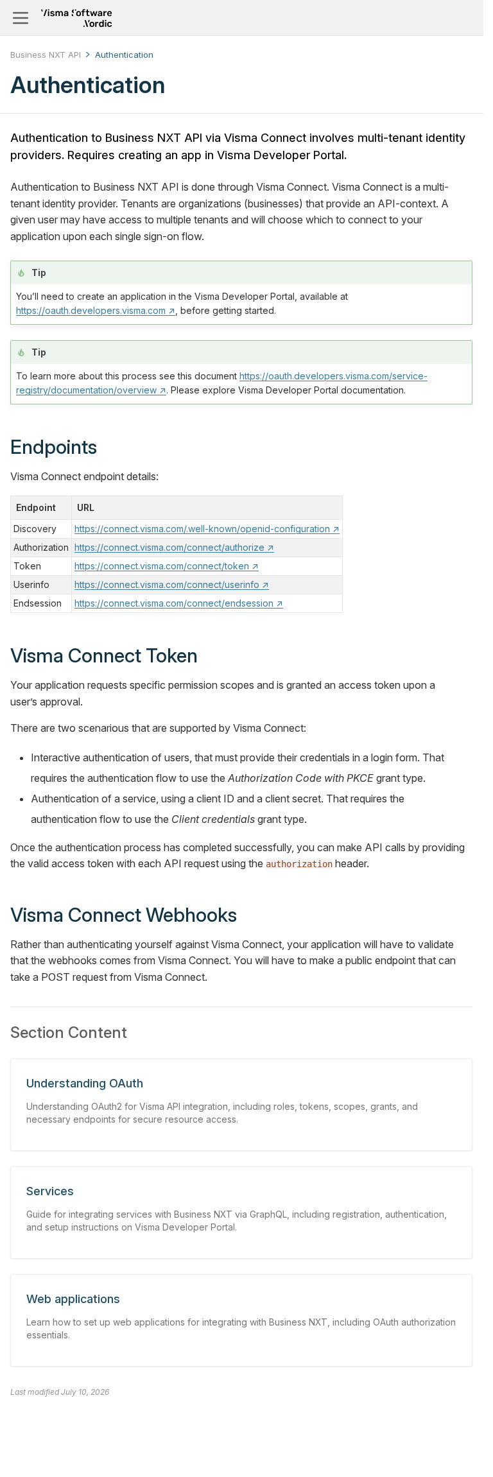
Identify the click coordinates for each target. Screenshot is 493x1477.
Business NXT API (45, 54)
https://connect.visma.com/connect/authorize (174, 547)
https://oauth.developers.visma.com (95, 310)
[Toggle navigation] (20, 18)
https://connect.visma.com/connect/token (166, 565)
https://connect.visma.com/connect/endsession (178, 603)
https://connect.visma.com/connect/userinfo (171, 584)
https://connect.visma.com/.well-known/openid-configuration (207, 528)
